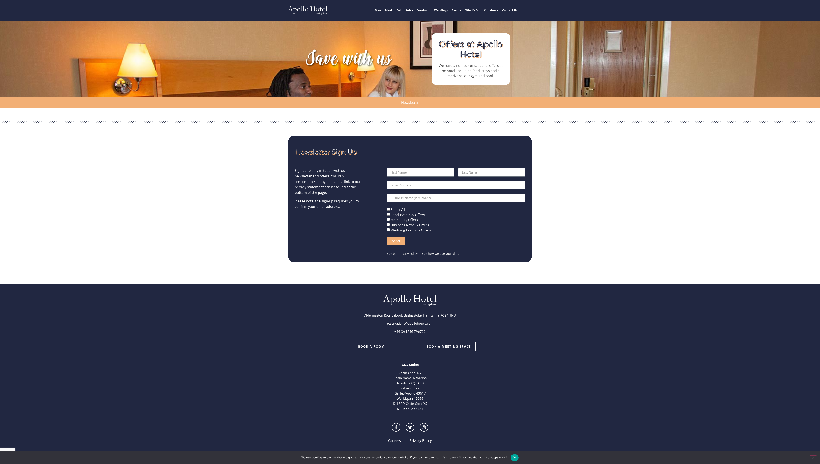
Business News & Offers (410, 225)
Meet (388, 10)
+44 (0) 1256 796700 (410, 331)
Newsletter (410, 102)
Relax (409, 10)
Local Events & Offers (408, 214)
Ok (515, 457)
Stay (378, 10)
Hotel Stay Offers (404, 220)
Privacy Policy (408, 254)
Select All (398, 209)
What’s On (472, 10)
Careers (394, 440)
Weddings (441, 10)
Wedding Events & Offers (411, 230)
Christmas (491, 10)
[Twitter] (410, 427)
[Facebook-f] (396, 427)
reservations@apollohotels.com (410, 323)
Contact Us (509, 10)
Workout (423, 10)
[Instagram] (424, 427)
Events (456, 10)
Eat (399, 10)
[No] (813, 457)
